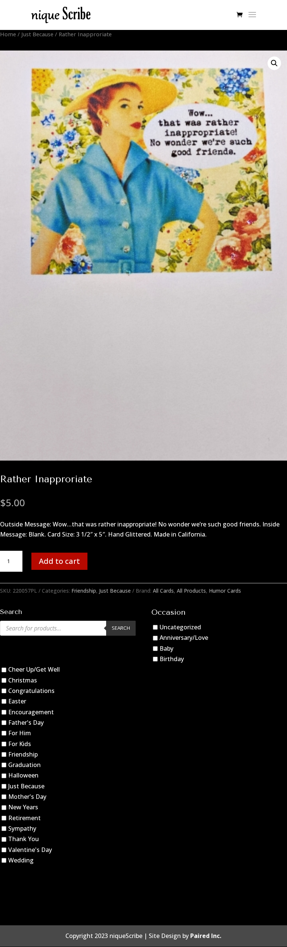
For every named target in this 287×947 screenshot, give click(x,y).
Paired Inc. (205, 936)
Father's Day (26, 722)
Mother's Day (27, 796)
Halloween (23, 776)
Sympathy (22, 828)
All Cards (163, 590)
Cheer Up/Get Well (34, 669)
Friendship (83, 590)
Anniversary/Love (184, 637)
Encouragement (31, 712)
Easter (17, 701)
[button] (274, 63)
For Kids (19, 744)
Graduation (24, 765)
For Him (19, 733)
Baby (166, 648)
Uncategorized (180, 627)
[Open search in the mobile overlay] (68, 628)
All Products (191, 590)
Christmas (22, 680)
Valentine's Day (30, 850)
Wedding (21, 860)
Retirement (24, 818)
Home (8, 34)
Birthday (172, 659)
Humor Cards (225, 590)
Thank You (23, 839)
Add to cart (59, 561)
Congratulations (31, 691)
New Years (23, 807)
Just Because (37, 34)
